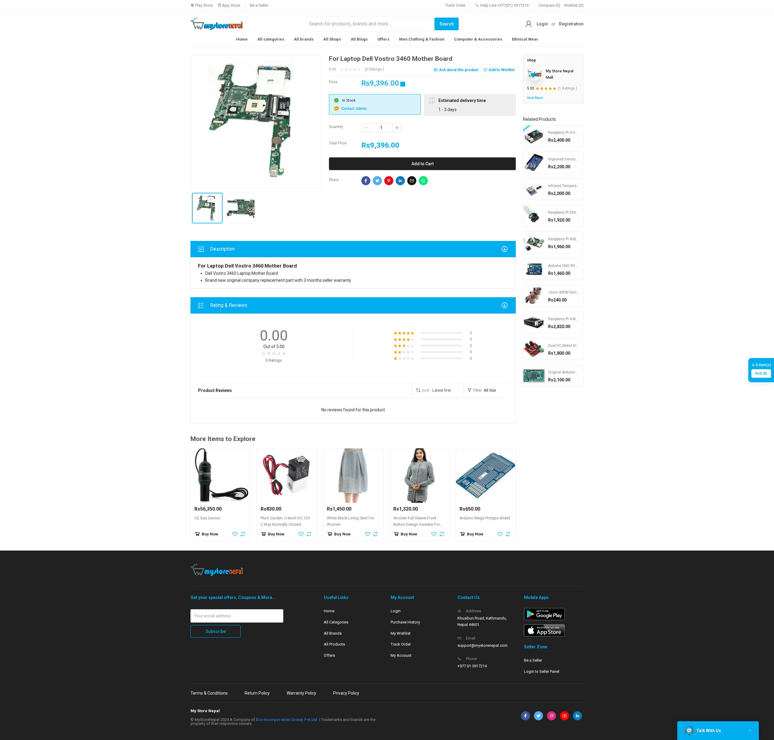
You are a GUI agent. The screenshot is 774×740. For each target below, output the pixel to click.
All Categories (336, 622)
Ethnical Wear (525, 39)
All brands (304, 39)
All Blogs (359, 39)
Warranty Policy (301, 693)
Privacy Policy (346, 693)
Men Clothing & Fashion (421, 39)
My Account (401, 655)
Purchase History (405, 622)
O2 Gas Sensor (207, 518)
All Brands (333, 633)
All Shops (332, 39)
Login (542, 23)
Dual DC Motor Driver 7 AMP (571, 345)
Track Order (455, 5)
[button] (437, 390)
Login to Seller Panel (541, 671)
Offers (383, 39)
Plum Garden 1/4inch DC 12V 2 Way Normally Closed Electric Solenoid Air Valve (285, 524)
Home (242, 39)
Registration (571, 23)
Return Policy (257, 693)
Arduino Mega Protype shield (485, 518)
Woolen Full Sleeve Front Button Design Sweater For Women (416, 524)
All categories (270, 39)
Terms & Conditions (209, 693)
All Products (334, 644)
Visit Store (535, 98)
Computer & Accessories (478, 39)
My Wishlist (401, 633)
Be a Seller (259, 5)
